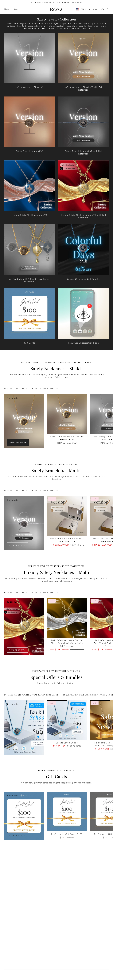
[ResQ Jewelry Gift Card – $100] (67, 811)
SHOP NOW (76, 2)
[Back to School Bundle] (67, 720)
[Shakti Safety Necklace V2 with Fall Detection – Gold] (67, 414)
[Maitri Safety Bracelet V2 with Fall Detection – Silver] (67, 516)
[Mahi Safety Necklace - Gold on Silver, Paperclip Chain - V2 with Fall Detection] (67, 618)
